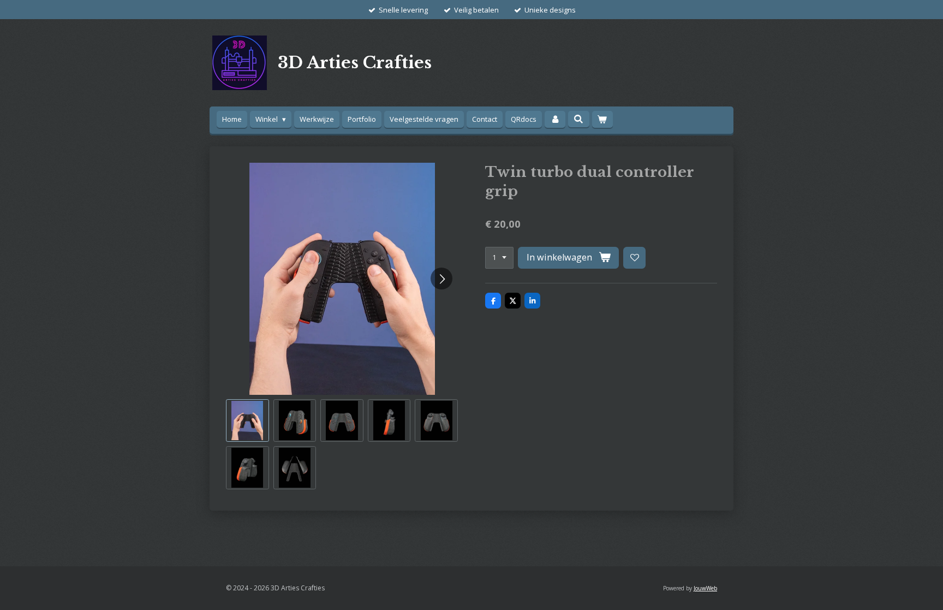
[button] (247, 420)
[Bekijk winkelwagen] (602, 119)
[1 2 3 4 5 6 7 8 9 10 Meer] (499, 258)
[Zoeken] (578, 119)
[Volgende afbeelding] (441, 278)
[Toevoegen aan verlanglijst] (634, 258)
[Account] (555, 119)
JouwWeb (705, 588)
